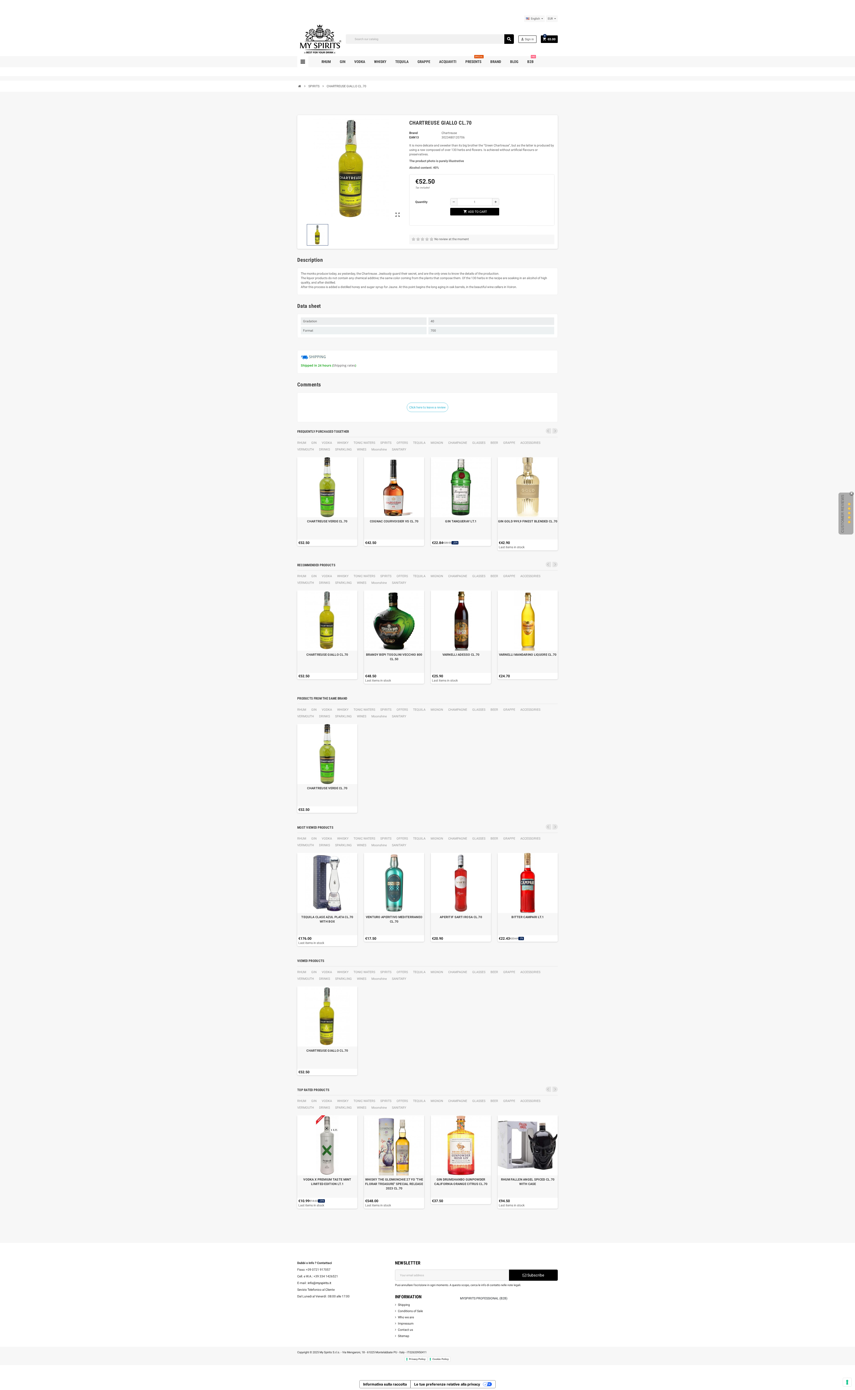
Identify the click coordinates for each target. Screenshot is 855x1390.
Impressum (405, 1323)
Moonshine (379, 449)
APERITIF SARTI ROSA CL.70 (461, 917)
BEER (494, 442)
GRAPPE (509, 442)
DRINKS (324, 449)
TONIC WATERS (364, 442)
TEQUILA (419, 442)
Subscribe (535, 1275)
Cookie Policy (440, 1359)
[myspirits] (319, 39)
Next (555, 431)
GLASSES (478, 442)
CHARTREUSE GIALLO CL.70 (327, 654)
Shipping (404, 1305)
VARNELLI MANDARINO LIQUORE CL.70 (528, 654)
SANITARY (399, 449)
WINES (361, 449)
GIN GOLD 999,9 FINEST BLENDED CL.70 (528, 521)
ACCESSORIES (530, 442)
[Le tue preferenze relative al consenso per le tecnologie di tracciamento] (847, 1382)
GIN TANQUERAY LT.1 (460, 521)
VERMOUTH (305, 449)
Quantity (421, 202)
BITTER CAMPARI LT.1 (527, 917)
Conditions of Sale (410, 1311)
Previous (548, 431)
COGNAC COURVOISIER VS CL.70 (394, 521)
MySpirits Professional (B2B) (483, 1298)
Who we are (406, 1317)
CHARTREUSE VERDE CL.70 (327, 521)
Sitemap (403, 1336)
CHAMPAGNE (457, 442)
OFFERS (402, 442)
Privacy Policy (417, 1359)
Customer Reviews (843, 514)
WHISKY (342, 442)
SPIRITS (385, 442)
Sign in (527, 39)
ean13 (414, 137)
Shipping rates (344, 365)
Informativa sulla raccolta (385, 1384)
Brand (413, 133)
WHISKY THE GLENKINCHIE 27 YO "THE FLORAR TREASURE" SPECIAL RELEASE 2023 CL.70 (394, 1184)
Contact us (405, 1329)
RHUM (301, 442)
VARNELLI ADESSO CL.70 (461, 654)
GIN (314, 442)
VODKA (327, 442)
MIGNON (437, 442)
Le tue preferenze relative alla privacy (447, 1384)
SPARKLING (343, 449)
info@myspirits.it (319, 1283)
